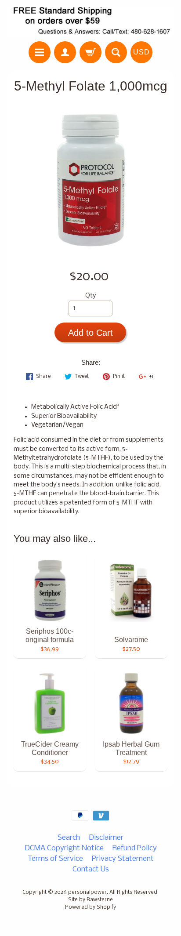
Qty (90, 296)
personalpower (87, 892)
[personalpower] (90, 22)
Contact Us (90, 869)
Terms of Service (55, 859)
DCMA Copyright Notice (64, 848)
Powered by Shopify (90, 907)
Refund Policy (134, 848)
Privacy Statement (123, 859)
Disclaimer (106, 838)
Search (69, 838)
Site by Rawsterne (90, 900)
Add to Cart (90, 332)
